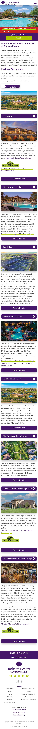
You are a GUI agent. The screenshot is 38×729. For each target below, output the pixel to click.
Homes (10, 691)
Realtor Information (10, 702)
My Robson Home (28, 697)
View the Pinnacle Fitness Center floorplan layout (18, 361)
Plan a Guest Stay (19, 657)
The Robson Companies (19, 709)
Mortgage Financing (28, 688)
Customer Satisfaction (28, 694)
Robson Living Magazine (28, 699)
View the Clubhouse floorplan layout (18, 158)
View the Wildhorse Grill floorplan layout (15, 624)
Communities (10, 688)
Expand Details (19, 179)
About (10, 694)
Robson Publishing (19, 715)
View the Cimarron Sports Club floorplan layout (17, 234)
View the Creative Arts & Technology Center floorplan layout (16, 531)
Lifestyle (9, 697)
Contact (9, 699)
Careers (28, 691)
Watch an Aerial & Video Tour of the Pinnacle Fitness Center (16, 364)
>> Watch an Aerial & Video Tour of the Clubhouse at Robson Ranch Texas (17, 169)
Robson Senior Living (19, 712)
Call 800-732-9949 (19, 653)
